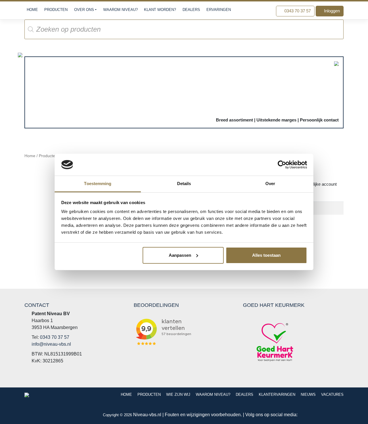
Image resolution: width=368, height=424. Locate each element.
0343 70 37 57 (297, 10)
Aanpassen (180, 255)
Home (32, 9)
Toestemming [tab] (97, 183)
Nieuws (308, 394)
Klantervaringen (277, 394)
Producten (56, 9)
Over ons (84, 9)
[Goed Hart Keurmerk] (275, 342)
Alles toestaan (266, 255)
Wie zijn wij (178, 394)
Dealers (191, 9)
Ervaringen (218, 9)
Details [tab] (184, 183)
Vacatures (332, 394)
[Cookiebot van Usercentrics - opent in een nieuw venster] (282, 164)
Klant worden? (160, 9)
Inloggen (331, 10)
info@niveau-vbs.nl (51, 344)
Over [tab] (270, 183)
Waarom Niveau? (120, 9)
